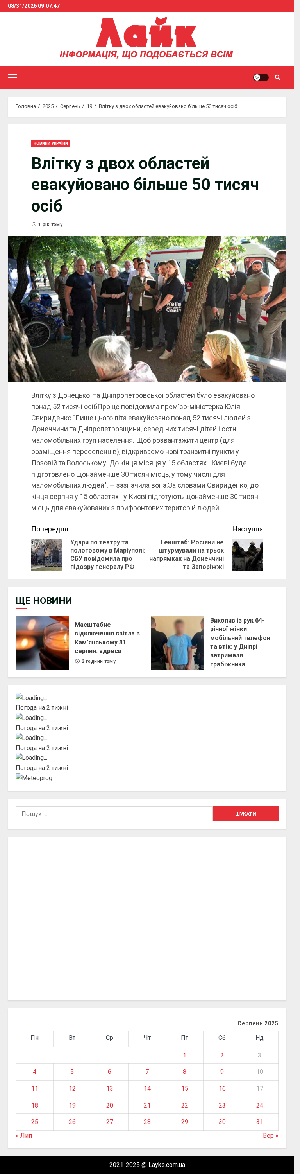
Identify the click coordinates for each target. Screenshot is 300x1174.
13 (109, 1088)
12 (72, 1088)
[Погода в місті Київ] (147, 698)
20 (109, 1105)
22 (184, 1105)
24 (259, 1105)
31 (259, 1122)
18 (34, 1105)
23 (222, 1105)
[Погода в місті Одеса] (147, 758)
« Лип (24, 1135)
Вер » (271, 1135)
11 (34, 1088)
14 (147, 1088)
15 (184, 1088)
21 (147, 1105)
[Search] (277, 77)
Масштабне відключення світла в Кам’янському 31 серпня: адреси (42, 643)
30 (222, 1122)
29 (184, 1122)
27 (109, 1122)
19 (72, 1105)
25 (34, 1122)
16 (222, 1088)
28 (147, 1122)
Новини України (51, 143)
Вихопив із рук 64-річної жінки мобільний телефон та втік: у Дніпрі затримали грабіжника (177, 643)
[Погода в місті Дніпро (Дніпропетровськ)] (147, 718)
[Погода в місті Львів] (147, 738)
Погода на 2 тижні (42, 707)
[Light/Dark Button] (261, 77)
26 (72, 1122)
